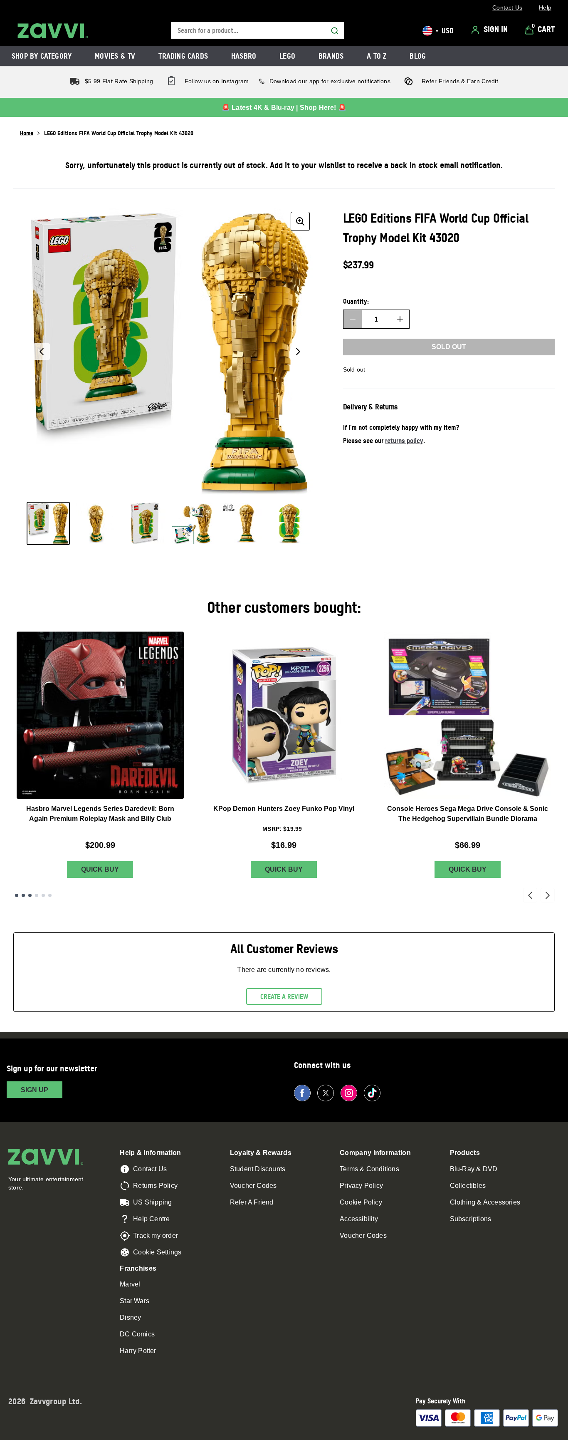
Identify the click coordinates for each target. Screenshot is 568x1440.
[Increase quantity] (400, 319)
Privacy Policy (361, 1185)
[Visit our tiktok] (372, 1093)
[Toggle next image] (298, 351)
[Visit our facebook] (302, 1093)
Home (26, 132)
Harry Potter (138, 1350)
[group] (170, 351)
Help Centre (151, 1218)
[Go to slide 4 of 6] (36, 895)
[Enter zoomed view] (300, 221)
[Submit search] (335, 31)
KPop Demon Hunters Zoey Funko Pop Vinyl (283, 808)
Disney (130, 1317)
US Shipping (152, 1202)
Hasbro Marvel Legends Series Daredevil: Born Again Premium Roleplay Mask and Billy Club (100, 813)
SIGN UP (34, 1089)
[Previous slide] (530, 895)
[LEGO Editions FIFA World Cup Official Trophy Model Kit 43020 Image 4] (193, 523)
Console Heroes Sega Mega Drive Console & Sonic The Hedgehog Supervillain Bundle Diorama (467, 813)
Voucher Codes (253, 1185)
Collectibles (468, 1185)
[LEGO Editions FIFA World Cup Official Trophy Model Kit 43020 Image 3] (144, 523)
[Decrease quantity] (352, 319)
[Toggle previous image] (41, 351)
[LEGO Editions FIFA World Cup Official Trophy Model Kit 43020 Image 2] (96, 523)
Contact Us (150, 1168)
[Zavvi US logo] (52, 30)
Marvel (130, 1284)
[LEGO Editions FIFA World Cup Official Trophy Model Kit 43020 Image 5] (241, 523)
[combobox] (257, 30)
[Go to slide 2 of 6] (23, 895)
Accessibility (359, 1218)
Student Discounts (257, 1168)
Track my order (155, 1235)
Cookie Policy (361, 1202)
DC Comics (137, 1334)
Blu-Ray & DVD (474, 1168)
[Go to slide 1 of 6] (16, 895)
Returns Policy (155, 1185)
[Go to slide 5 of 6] (43, 895)
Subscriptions (470, 1218)
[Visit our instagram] (349, 1093)
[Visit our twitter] (325, 1093)
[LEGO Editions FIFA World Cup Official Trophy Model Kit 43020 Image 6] (289, 523)
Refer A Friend (252, 1202)
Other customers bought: (284, 607)
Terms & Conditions (369, 1168)
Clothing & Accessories (485, 1202)
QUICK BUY (100, 869)
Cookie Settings (157, 1252)
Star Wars (134, 1300)
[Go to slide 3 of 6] (30, 895)
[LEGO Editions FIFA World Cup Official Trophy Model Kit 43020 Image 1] (48, 523)
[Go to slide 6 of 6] (50, 895)
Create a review (284, 996)
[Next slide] (548, 895)
